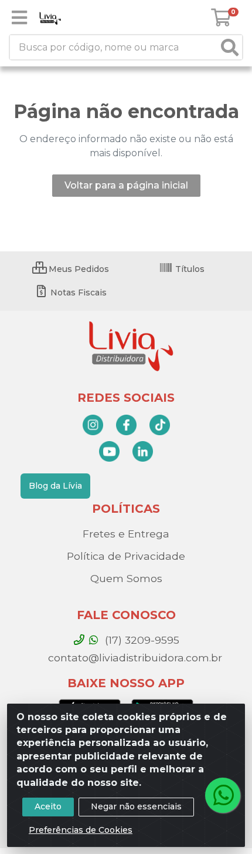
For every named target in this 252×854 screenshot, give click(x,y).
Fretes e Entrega (126, 533)
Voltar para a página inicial (126, 185)
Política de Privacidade (126, 556)
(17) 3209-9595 (140, 640)
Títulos (189, 269)
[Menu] (19, 17)
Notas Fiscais (77, 292)
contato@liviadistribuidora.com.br (133, 657)
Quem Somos (126, 578)
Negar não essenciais (136, 806)
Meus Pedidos (77, 269)
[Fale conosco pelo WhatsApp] (222, 795)
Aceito (48, 806)
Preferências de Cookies (80, 830)
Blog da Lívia (55, 485)
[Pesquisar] (229, 47)
